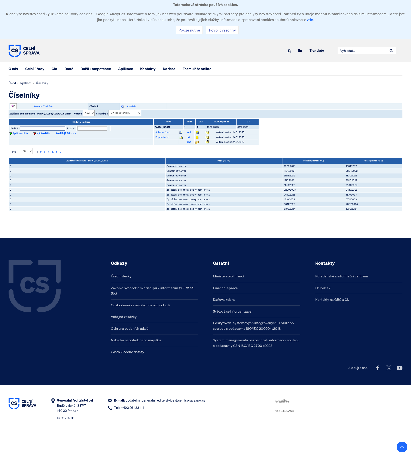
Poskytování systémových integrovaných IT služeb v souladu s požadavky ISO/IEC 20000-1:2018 (253, 326)
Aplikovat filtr (20, 133)
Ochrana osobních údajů (130, 328)
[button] (391, 50)
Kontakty (148, 68)
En (300, 50)
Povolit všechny (222, 30)
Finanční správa (225, 288)
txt (188, 137)
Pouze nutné (189, 30)
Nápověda (130, 106)
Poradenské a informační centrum (341, 276)
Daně (68, 68)
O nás (13, 68)
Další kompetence (95, 68)
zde (310, 19)
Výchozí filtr (43, 133)
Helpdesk (323, 288)
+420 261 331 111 (133, 408)
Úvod (12, 83)
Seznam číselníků (42, 106)
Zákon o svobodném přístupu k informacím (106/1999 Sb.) (152, 291)
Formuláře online (197, 68)
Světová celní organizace (232, 311)
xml (189, 132)
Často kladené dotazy (127, 351)
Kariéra (169, 68)
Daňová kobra (224, 299)
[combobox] (362, 51)
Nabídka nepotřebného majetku (136, 340)
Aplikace (125, 68)
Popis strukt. (162, 137)
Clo (54, 68)
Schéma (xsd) (162, 132)
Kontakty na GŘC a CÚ (332, 299)
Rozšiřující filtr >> (66, 133)
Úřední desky (121, 276)
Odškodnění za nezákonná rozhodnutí (140, 305)
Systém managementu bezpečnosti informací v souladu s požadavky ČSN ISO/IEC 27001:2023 (256, 343)
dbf (189, 141)
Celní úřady (34, 68)
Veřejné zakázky (124, 316)
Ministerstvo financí (228, 276)
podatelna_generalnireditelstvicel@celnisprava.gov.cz (165, 400)
